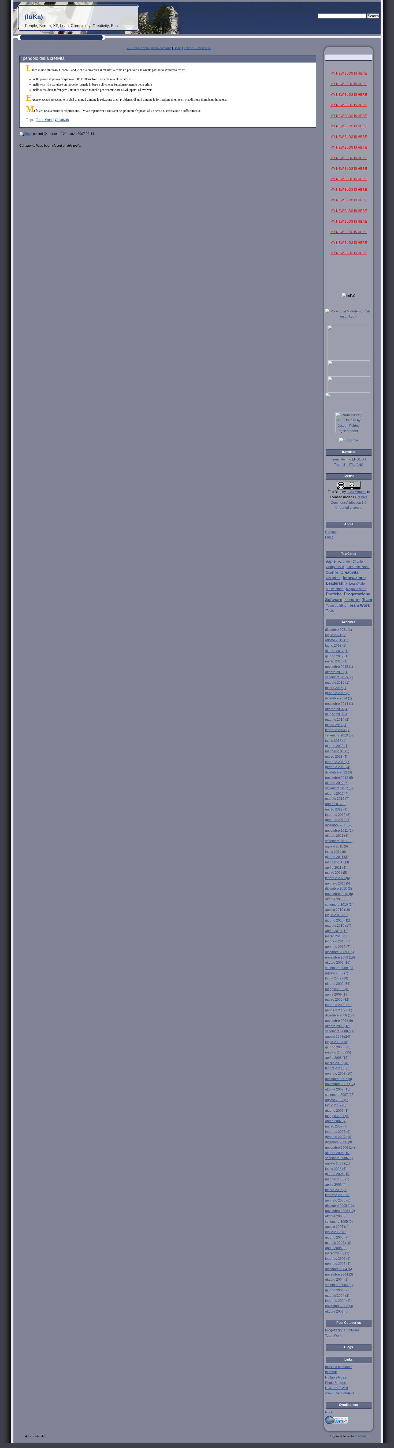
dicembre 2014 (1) (338, 698)
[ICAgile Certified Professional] (349, 391)
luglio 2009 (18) (336, 978)
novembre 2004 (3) (339, 1274)
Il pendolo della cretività (42, 58)
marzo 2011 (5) (336, 873)
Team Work (44, 120)
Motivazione (335, 589)
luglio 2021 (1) (335, 635)
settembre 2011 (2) (338, 841)
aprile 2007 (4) (336, 1121)
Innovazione (354, 578)
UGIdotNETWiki (336, 1388)
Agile (331, 561)
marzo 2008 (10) (337, 1063)
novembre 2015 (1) (339, 667)
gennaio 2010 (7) (337, 947)
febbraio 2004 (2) (337, 1301)
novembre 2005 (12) (340, 1211)
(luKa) (34, 16)
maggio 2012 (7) (337, 799)
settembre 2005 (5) (339, 1222)
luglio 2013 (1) (335, 741)
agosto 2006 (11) (337, 1163)
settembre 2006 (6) (339, 1158)
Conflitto (332, 572)
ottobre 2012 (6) (336, 783)
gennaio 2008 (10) (338, 1073)
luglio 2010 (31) (336, 915)
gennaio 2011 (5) (337, 883)
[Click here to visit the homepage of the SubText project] (348, 1419)
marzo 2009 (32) (337, 999)
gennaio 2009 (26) (338, 1010)
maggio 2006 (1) (337, 1179)
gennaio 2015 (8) (337, 693)
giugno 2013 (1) (336, 746)
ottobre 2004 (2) (336, 1279)
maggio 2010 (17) (338, 925)
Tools (330, 611)
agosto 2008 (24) (337, 1036)
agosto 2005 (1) (336, 1227)
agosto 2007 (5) (336, 1100)
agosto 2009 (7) (336, 973)
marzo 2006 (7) (336, 1190)
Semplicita (352, 600)
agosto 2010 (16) (337, 910)
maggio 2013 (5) (337, 751)
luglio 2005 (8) (335, 1232)
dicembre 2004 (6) (338, 1269)
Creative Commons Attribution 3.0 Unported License (349, 502)
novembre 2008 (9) (339, 1021)
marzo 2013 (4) (336, 756)
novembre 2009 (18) (340, 957)
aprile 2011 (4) (335, 867)
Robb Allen (361, 1436)
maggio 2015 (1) (337, 682)
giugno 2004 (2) (336, 1290)
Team (367, 600)
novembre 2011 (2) (339, 830)
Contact (330, 532)
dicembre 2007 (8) (338, 1079)
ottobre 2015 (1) (336, 672)
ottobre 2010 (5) (336, 899)
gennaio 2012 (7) (337, 820)
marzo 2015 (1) (336, 688)
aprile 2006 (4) (336, 1185)
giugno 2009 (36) (337, 984)
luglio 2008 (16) (336, 1042)
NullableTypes (335, 1377)
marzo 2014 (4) (336, 725)
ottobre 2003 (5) (336, 1311)
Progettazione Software (342, 1330)
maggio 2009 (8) (337, 989)
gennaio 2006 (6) (337, 1200)
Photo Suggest (336, 1383)
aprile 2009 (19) (336, 994)
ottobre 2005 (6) (336, 1216)
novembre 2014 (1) (339, 704)
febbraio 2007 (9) (337, 1132)
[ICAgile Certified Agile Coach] (349, 375)
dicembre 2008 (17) (339, 1015)
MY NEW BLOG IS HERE (348, 73)
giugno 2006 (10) (337, 1174)
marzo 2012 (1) (336, 809)
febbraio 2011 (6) (337, 878)
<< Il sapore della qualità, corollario (149, 48)
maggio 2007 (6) (337, 1116)
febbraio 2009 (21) (338, 1005)
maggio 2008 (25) (338, 1052)
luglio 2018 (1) (335, 645)
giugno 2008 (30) (337, 1047)
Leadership (336, 583)
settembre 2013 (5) (339, 735)
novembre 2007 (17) (340, 1084)
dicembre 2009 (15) (339, 952)
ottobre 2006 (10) (337, 1153)
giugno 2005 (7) (336, 1237)
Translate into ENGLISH (348, 459)
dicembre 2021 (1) (338, 630)
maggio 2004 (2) (337, 1296)
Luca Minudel (356, 492)
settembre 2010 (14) (340, 905)
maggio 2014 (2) (337, 719)
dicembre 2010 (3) (338, 888)
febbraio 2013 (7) (337, 762)
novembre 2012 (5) (339, 778)
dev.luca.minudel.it (338, 1367)
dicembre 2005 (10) (339, 1206)
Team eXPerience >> (197, 48)
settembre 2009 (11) (339, 968)
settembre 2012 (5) (339, 788)
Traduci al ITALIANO (348, 465)
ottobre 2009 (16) (337, 962)
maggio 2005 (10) (338, 1243)
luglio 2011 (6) (335, 852)
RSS (328, 1412)
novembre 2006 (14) (340, 1147)
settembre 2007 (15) (340, 1095)
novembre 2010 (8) (339, 894)
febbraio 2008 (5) (337, 1068)
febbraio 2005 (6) (337, 1259)
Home (177, 48)
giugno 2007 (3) (336, 1110)
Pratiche (333, 594)
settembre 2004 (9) (339, 1285)
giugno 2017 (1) (336, 656)
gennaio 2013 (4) (337, 767)
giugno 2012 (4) (336, 793)
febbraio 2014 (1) (337, 730)
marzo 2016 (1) (336, 661)
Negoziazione (356, 589)
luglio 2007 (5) (335, 1105)
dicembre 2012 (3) (338, 772)
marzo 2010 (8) (336, 936)
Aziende (344, 561)
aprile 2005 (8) (336, 1248)
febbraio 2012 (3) (337, 815)
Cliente (357, 561)
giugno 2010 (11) (337, 920)
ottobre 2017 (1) (336, 651)
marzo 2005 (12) (337, 1253)
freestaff (331, 1372)
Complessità (335, 567)
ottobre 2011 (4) (336, 836)
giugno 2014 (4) (336, 714)
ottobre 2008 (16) (337, 1026)
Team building (336, 605)
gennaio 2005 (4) (337, 1264)
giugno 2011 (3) (336, 857)
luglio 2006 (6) (335, 1169)
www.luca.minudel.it (339, 1393)
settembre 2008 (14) (340, 1031)
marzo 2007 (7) (336, 1126)
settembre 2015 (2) (339, 677)
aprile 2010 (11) (336, 931)
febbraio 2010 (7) (337, 941)
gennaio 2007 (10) (338, 1137)
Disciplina (333, 578)
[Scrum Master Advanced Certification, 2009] (349, 411)
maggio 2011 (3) (337, 862)
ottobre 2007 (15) (337, 1089)
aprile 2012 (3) (336, 804)
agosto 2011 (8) (336, 846)
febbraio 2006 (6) (337, 1195)
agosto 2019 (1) (336, 640)
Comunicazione (358, 567)
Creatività (62, 120)
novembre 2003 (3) (339, 1306)
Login (329, 537)
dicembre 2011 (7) (338, 825)
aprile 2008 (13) (336, 1058)
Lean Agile (357, 583)
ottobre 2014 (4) (336, 709)
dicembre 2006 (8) (338, 1142)
